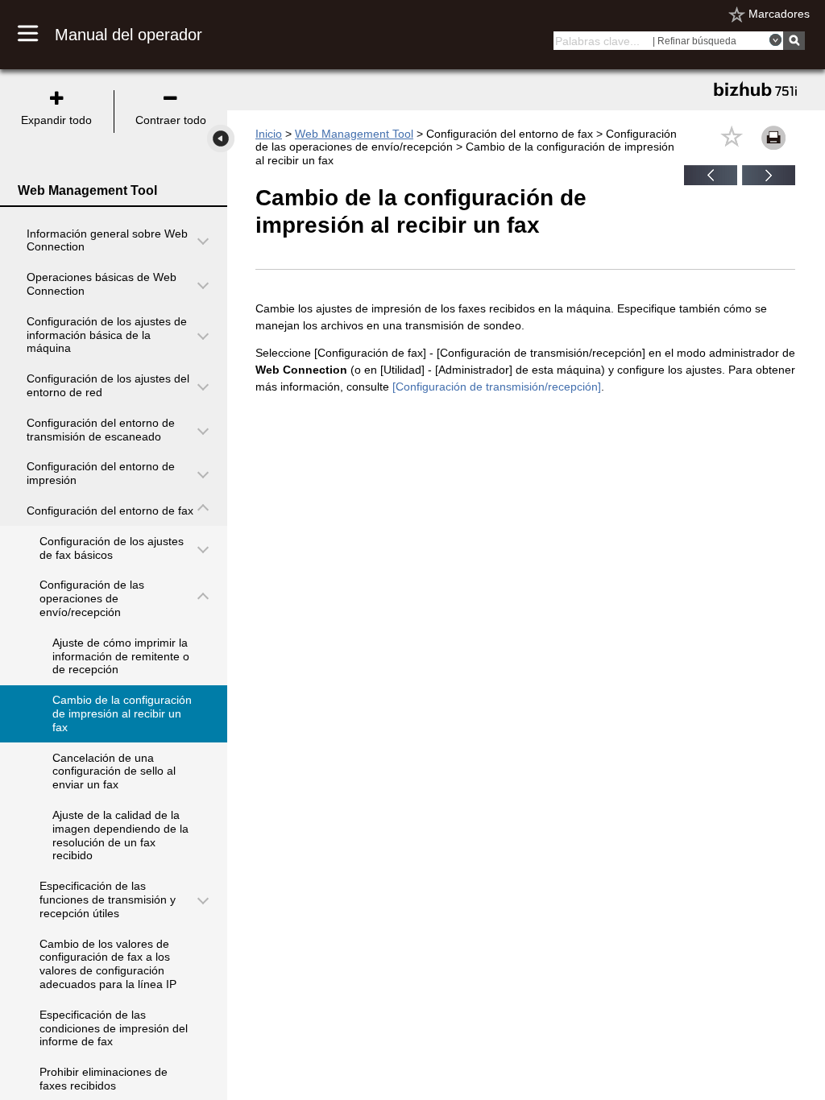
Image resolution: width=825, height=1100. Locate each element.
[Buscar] (794, 40)
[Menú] (36, 34)
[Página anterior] (710, 181)
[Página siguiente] (768, 181)
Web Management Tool (354, 133)
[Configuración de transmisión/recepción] (496, 386)
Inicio (268, 133)
